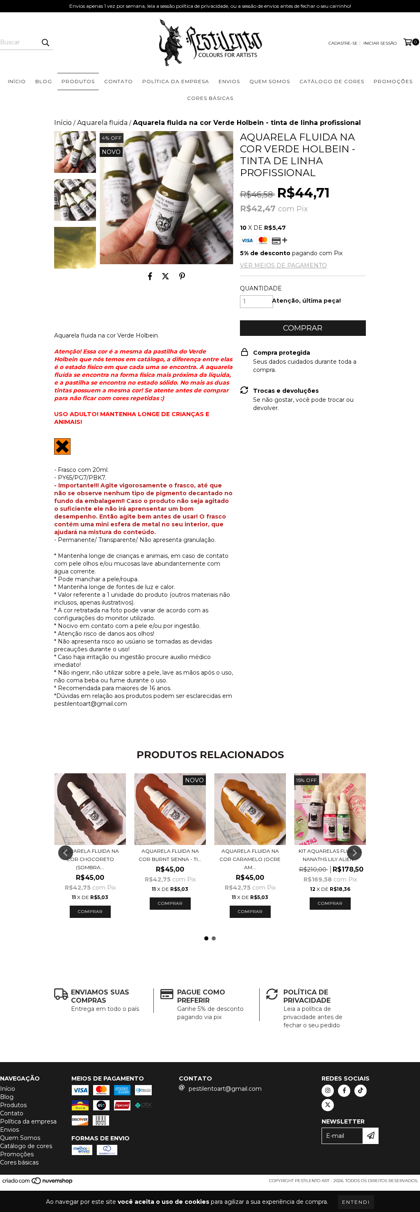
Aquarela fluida (102, 123)
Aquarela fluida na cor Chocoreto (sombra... (90, 859)
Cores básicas (210, 98)
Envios (229, 81)
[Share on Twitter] (165, 276)
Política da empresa (175, 81)
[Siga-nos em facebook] (344, 1091)
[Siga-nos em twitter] (328, 1105)
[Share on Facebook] (150, 276)
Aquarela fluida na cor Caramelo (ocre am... (250, 859)
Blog (43, 81)
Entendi (356, 1202)
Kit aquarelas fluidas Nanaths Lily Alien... (330, 855)
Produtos (78, 81)
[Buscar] (45, 42)
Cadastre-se (343, 43)
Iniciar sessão (380, 43)
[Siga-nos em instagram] (328, 1091)
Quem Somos (269, 81)
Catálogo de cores (331, 81)
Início (17, 81)
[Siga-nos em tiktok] (360, 1091)
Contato (118, 81)
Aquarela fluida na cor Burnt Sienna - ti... (170, 855)
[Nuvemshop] (38, 1183)
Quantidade (261, 288)
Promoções (393, 81)
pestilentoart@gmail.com (225, 1088)
